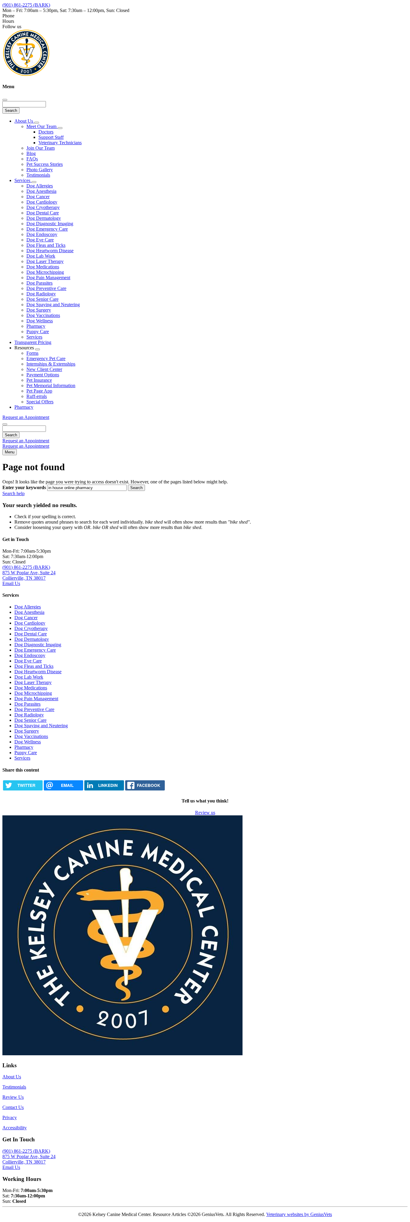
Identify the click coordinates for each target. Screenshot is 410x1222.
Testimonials (38, 175)
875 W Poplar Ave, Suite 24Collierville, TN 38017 (29, 1159)
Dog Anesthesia (41, 191)
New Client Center (44, 369)
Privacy (9, 1117)
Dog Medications (42, 266)
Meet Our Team (42, 126)
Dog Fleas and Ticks (45, 245)
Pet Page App (39, 390)
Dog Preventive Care (46, 288)
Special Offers (39, 401)
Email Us (11, 583)
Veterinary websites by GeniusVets (299, 1214)
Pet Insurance (39, 380)
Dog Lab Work (40, 255)
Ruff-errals (36, 396)
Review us (205, 812)
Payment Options (42, 374)
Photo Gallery (39, 169)
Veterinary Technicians (60, 142)
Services (23, 180)
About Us (24, 121)
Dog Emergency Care (47, 229)
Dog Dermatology (43, 218)
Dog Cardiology (41, 202)
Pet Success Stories (44, 164)
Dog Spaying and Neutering (53, 304)
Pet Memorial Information (50, 385)
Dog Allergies (39, 185)
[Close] (4, 100)
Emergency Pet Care (45, 358)
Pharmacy (35, 326)
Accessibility (14, 1127)
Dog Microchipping (45, 272)
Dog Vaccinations (43, 315)
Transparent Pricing (32, 342)
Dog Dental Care (42, 212)
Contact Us (13, 1107)
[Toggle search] (4, 424)
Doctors (45, 131)
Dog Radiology (41, 293)
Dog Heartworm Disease (50, 250)
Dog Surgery (38, 309)
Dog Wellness (39, 320)
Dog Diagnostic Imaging (49, 223)
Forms (32, 353)
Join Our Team (40, 148)
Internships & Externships (50, 363)
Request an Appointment (25, 417)
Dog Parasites (39, 282)
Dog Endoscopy (41, 234)
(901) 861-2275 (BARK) (26, 4)
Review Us (13, 1097)
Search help (13, 493)
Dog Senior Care (42, 299)
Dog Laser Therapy (45, 261)
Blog (31, 153)
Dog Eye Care (40, 239)
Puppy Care (37, 331)
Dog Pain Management (48, 277)
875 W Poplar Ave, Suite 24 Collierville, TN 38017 (29, 575)
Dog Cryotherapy (43, 207)
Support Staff (51, 137)
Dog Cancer (38, 196)
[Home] (26, 74)
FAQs (32, 158)
